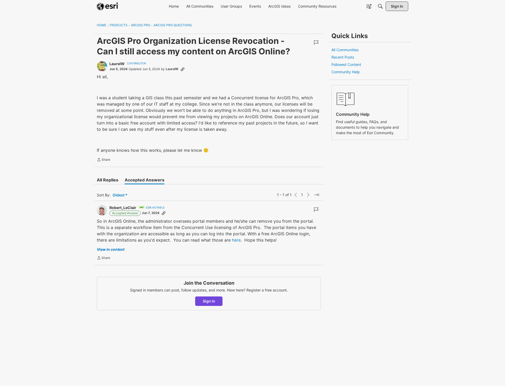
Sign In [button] (209, 301)
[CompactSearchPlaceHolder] (380, 6)
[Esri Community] (108, 6)
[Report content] (316, 42)
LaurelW (117, 63)
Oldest (119, 195)
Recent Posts (342, 57)
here (236, 240)
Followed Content (346, 64)
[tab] (108, 179)
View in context (110, 249)
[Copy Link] (182, 69)
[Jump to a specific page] (316, 195)
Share (103, 160)
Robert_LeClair (122, 207)
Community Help (345, 72)
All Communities (344, 50)
